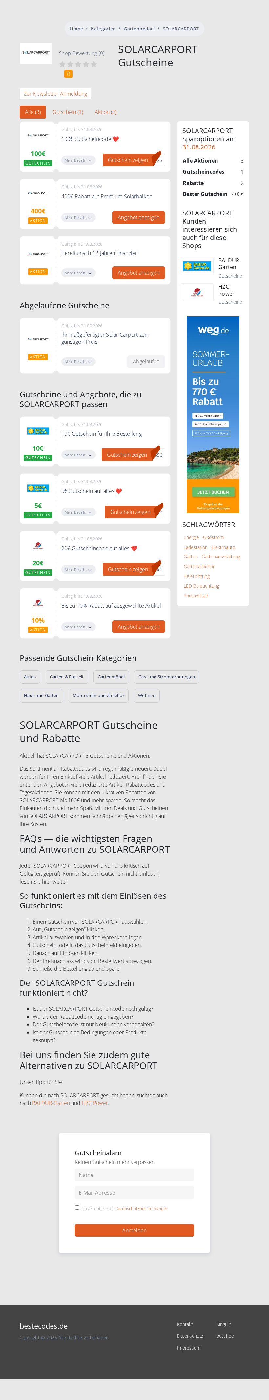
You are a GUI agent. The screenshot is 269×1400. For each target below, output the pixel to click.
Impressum (188, 1348)
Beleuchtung (197, 576)
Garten (191, 557)
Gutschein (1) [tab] (67, 112)
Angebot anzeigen (138, 217)
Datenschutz (190, 1336)
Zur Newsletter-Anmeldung (55, 93)
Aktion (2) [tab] (105, 112)
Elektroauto (223, 547)
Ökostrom (213, 537)
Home (76, 29)
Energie (191, 537)
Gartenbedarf (139, 29)
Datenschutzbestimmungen (141, 1208)
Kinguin (224, 1324)
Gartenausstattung (221, 557)
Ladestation (196, 547)
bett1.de (225, 1336)
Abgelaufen (146, 361)
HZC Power (95, 1103)
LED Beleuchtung (201, 586)
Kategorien (103, 29)
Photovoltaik (196, 596)
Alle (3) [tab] (33, 112)
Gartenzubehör (199, 566)
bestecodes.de (44, 1326)
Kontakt (185, 1324)
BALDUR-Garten (51, 1103)
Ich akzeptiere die (124, 1208)
